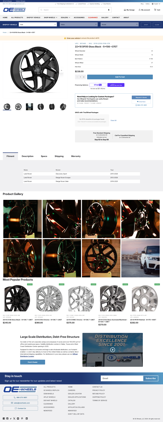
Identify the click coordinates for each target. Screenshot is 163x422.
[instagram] (7, 418)
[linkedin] (26, 419)
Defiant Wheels (20, 1)
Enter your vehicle (73, 38)
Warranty (76, 156)
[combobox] (75, 10)
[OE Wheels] (14, 9)
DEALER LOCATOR (75, 394)
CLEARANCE (48, 404)
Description (27, 156)
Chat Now (142, 101)
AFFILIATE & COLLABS (76, 407)
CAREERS (71, 390)
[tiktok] (11, 419)
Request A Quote (141, 97)
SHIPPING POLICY (99, 397)
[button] (108, 10)
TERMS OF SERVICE (99, 400)
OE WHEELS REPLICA (51, 390)
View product (17, 311)
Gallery (148, 4)
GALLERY (71, 404)
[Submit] (41, 10)
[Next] (61, 70)
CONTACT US (97, 387)
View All (113, 120)
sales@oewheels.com (18, 4)
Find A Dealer (32, 362)
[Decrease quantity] (77, 77)
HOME (70, 387)
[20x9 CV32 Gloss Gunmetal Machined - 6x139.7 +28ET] (113, 304)
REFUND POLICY (98, 394)
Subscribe (151, 378)
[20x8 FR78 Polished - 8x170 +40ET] (145, 304)
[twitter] (14, 418)
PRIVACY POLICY (98, 390)
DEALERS (64, 17)
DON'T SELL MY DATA (76, 414)
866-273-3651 (7, 4)
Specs (44, 156)
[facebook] (4, 418)
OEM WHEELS (49, 394)
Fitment (10, 156)
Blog (142, 4)
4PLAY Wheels (7, 1)
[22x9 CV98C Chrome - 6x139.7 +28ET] (81, 304)
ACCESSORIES (49, 407)
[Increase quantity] (84, 77)
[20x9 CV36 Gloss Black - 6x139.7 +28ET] (18, 304)
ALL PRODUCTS (49, 387)
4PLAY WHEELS (49, 397)
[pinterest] (22, 419)
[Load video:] (112, 350)
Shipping (59, 156)
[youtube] (18, 418)
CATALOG (71, 400)
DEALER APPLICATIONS (77, 397)
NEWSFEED (48, 411)
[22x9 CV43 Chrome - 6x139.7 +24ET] (50, 304)
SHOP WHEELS (49, 17)
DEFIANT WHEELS (50, 400)
